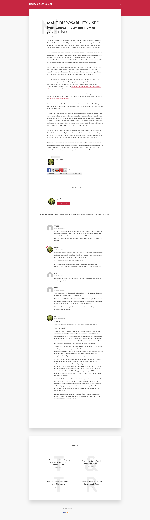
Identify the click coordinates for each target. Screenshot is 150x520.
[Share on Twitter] (53, 170)
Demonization (51, 173)
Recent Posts (56, 157)
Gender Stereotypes (63, 173)
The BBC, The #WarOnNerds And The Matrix (58, 483)
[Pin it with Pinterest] (61, 170)
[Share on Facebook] (49, 170)
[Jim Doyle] (51, 162)
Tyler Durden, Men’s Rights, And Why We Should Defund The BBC (59, 462)
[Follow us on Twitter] (65, 512)
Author (49, 157)
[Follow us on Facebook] (64, 512)
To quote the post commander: (59, 98)
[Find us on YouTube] (68, 512)
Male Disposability (76, 173)
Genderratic (60, 36)
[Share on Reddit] (57, 170)
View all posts (63, 203)
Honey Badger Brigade (40, 4)
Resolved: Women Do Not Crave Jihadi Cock (91, 483)
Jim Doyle (51, 36)
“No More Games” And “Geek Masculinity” (91, 462)
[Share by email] (65, 170)
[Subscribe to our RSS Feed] (67, 512)
